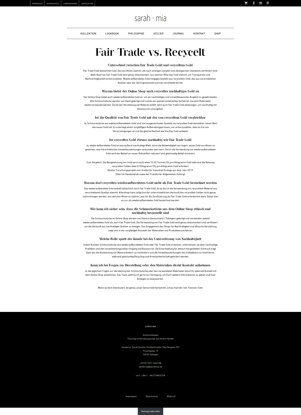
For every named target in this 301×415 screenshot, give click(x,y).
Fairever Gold (195, 287)
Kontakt (208, 270)
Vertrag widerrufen (150, 411)
